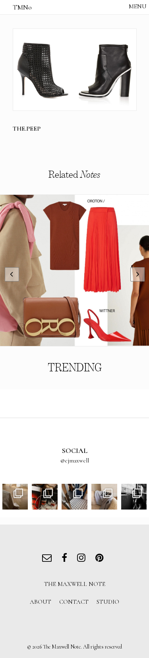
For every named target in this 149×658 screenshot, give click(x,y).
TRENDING (75, 367)
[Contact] (48, 559)
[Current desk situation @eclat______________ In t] (45, 497)
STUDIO (108, 601)
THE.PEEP (27, 129)
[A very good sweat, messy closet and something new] (104, 497)
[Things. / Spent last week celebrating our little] (134, 497)
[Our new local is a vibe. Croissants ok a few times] (74, 497)
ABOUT (40, 601)
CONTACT (74, 601)
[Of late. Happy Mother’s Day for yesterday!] (15, 497)
